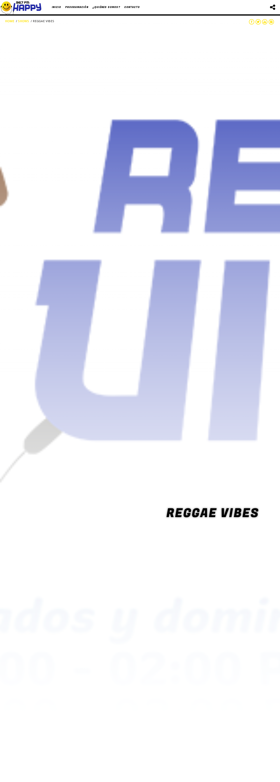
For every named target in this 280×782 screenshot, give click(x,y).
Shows (23, 21)
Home (9, 21)
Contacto (132, 7)
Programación (76, 7)
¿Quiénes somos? (106, 7)
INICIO (56, 7)
